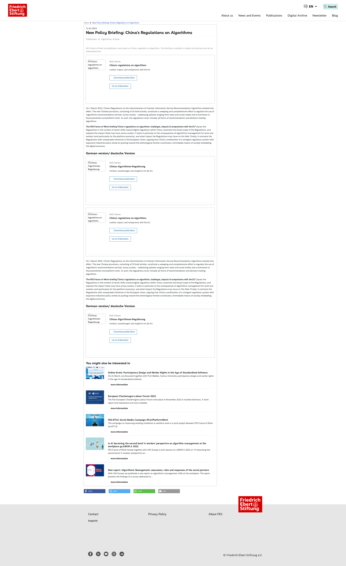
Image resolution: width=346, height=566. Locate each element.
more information (119, 384)
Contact (93, 514)
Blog (335, 15)
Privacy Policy (157, 514)
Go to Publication (120, 86)
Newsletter (319, 15)
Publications (274, 15)
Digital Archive (297, 15)
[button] (94, 491)
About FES (215, 514)
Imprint (93, 521)
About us (227, 15)
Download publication (124, 78)
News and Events (249, 15)
